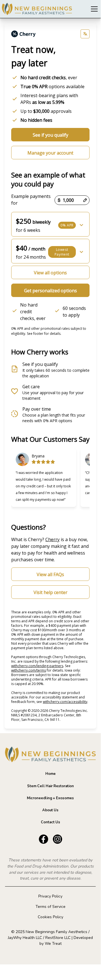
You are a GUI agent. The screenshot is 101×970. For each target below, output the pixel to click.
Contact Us (50, 822)
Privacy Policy (50, 896)
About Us (50, 810)
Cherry (52, 539)
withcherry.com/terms (28, 670)
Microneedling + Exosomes (50, 798)
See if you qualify (50, 135)
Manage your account (50, 153)
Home (50, 773)
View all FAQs (50, 574)
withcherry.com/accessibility (65, 701)
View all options (50, 273)
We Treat (53, 943)
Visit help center (50, 592)
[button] (93, 9)
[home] (37, 9)
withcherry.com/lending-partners (37, 665)
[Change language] (85, 33)
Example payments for (31, 199)
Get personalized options (50, 291)
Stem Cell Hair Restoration (50, 786)
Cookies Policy (50, 917)
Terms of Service (50, 906)
